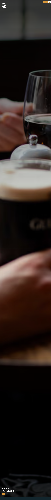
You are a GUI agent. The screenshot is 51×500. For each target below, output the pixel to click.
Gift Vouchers (40, 2)
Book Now (45, 2)
